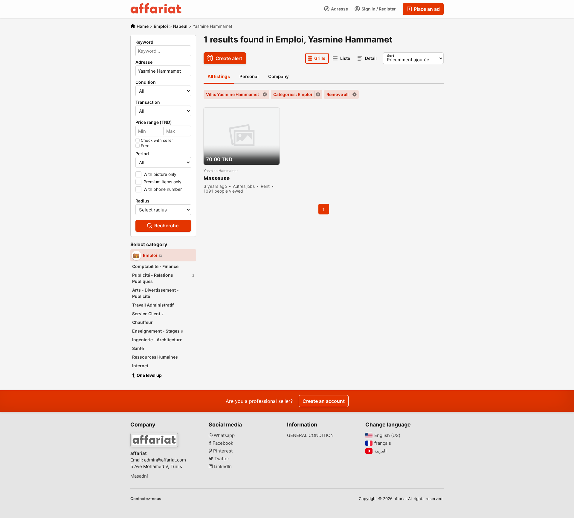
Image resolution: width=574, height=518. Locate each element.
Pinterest (222, 451)
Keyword (144, 42)
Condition (145, 82)
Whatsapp (224, 435)
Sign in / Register (378, 8)
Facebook (222, 443)
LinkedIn (222, 466)
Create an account (324, 401)
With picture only (160, 174)
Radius (142, 201)
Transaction (147, 102)
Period (142, 153)
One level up (149, 375)
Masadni (139, 476)
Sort (390, 56)
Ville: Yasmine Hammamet (232, 94)
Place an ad (426, 9)
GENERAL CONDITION (310, 435)
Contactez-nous (145, 498)
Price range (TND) (153, 122)
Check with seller (157, 140)
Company (278, 76)
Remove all (337, 94)
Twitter (221, 458)
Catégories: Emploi (292, 94)
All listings (218, 76)
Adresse (339, 8)
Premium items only (162, 181)
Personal (249, 76)
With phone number (163, 189)
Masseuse (217, 178)
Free (145, 146)
